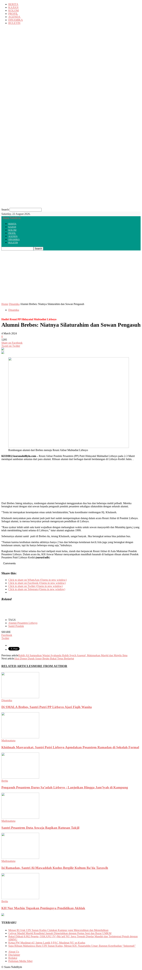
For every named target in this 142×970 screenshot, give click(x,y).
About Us (13, 951)
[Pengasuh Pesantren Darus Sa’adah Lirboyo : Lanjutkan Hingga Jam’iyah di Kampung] (20, 777)
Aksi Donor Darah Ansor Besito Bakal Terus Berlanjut (44, 658)
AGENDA (14, 16)
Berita (4, 780)
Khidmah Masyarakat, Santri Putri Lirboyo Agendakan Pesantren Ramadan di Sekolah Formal (70, 747)
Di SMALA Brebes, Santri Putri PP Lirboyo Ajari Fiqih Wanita (46, 707)
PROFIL (13, 13)
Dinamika (14, 304)
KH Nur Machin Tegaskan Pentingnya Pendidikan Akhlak (43, 908)
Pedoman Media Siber (20, 961)
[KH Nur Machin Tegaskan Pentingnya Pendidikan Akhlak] (20, 898)
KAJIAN (13, 7)
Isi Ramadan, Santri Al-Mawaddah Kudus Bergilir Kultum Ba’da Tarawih (54, 868)
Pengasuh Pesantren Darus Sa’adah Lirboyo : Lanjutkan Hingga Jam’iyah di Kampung (64, 787)
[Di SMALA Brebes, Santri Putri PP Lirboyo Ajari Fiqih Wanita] (20, 697)
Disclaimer (14, 954)
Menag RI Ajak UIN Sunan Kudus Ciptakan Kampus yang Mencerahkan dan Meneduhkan (58, 930)
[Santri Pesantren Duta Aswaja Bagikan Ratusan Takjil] (20, 817)
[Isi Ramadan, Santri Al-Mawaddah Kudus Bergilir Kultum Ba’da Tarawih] (20, 857)
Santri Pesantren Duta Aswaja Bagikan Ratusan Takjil (40, 827)
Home (4, 304)
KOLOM (13, 10)
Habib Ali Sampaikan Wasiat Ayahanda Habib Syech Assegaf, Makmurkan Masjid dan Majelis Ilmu (72, 655)
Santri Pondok (16, 626)
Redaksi (12, 957)
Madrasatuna (8, 740)
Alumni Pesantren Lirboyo (22, 622)
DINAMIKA (15, 19)
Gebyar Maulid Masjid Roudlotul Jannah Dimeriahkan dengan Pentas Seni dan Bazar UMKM (59, 933)
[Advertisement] (71, 276)
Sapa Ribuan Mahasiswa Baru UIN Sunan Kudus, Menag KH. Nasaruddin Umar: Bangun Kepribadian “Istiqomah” (72, 945)
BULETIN (14, 23)
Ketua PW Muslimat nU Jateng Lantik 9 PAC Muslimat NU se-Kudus (46, 942)
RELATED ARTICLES (17, 666)
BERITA (13, 4)
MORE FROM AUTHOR (50, 666)
